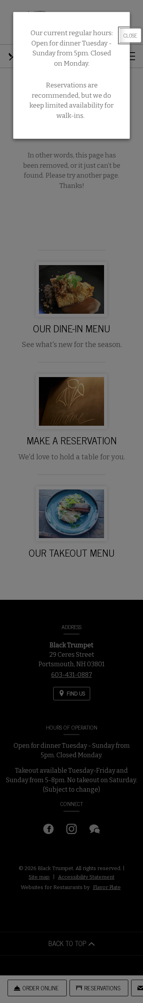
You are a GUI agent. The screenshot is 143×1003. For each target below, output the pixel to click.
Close (130, 35)
